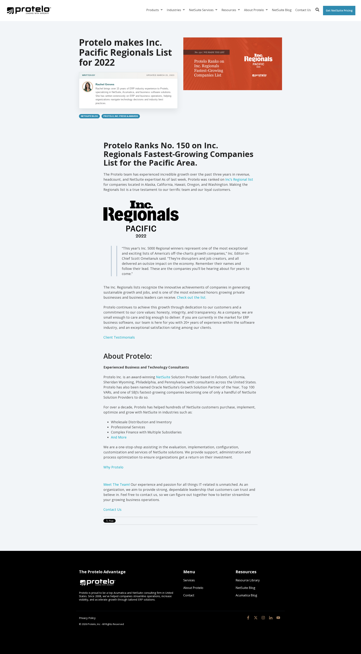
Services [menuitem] (189, 580)
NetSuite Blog (282, 10)
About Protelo (254, 10)
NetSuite (163, 377)
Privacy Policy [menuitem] (87, 618)
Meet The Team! (117, 484)
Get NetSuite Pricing (339, 10)
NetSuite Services (201, 10)
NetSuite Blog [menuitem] (245, 588)
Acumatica (120, 593)
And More (119, 437)
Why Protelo (113, 467)
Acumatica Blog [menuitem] (246, 595)
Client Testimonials (119, 337)
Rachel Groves (105, 84)
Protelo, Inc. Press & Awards (120, 116)
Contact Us (303, 10)
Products (153, 10)
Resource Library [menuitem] (248, 580)
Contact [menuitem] (188, 595)
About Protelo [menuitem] (193, 588)
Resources (229, 10)
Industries (174, 10)
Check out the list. (191, 297)
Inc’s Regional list (239, 179)
